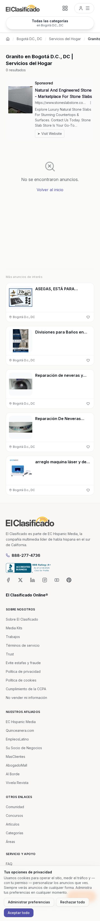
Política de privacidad (23, 671)
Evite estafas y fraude (23, 663)
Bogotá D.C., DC (29, 39)
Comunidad (15, 807)
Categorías (14, 833)
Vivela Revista (17, 783)
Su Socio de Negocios (24, 748)
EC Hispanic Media (21, 722)
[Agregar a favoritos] (88, 317)
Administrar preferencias (29, 902)
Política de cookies (21, 680)
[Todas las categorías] (65, 8)
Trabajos (13, 637)
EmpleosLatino (17, 739)
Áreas (10, 842)
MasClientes (15, 756)
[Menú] (84, 8)
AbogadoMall (16, 765)
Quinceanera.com (20, 730)
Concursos (14, 815)
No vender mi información (26, 698)
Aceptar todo (19, 913)
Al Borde (13, 774)
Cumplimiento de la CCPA (26, 689)
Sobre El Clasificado (22, 619)
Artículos (12, 824)
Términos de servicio (23, 645)
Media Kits (14, 628)
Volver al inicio (50, 189)
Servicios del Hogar (65, 39)
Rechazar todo (72, 902)
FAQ (9, 864)
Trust (10, 654)
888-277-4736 (26, 555)
